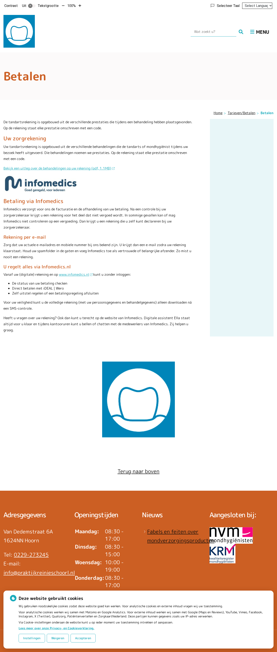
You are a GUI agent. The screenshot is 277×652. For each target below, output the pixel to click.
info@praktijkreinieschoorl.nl (39, 572)
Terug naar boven (138, 471)
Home (218, 113)
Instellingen (31, 638)
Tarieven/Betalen (241, 113)
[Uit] (31, 5)
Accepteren (83, 638)
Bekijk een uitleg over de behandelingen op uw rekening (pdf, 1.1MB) (57, 168)
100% (71, 6)
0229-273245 (31, 554)
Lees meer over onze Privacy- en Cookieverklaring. (56, 628)
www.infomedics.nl (74, 274)
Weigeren (57, 638)
